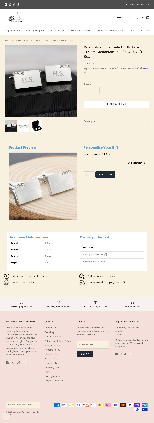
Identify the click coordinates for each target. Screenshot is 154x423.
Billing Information (54, 345)
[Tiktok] (14, 4)
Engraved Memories (21, 412)
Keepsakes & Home (80, 30)
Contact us (50, 327)
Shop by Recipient (35, 30)
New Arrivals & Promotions (109, 30)
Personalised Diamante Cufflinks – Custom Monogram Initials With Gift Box (43, 40)
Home (7, 40)
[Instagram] (10, 4)
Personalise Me (116, 103)
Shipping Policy (52, 349)
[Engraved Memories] (16, 17)
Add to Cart (105, 174)
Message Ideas (52, 376)
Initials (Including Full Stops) (98, 154)
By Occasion (57, 30)
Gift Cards (50, 358)
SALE (131, 30)
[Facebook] (6, 4)
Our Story (145, 30)
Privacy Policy (52, 354)
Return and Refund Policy (58, 341)
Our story (49, 332)
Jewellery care (52, 367)
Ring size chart (52, 363)
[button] (116, 121)
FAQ (47, 371)
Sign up (85, 354)
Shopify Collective (54, 380)
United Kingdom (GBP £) (136, 4)
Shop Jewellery (12, 30)
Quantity (89, 84)
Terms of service (53, 336)
